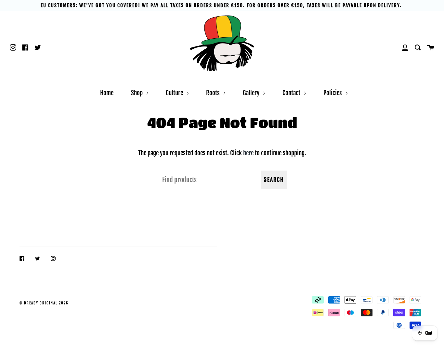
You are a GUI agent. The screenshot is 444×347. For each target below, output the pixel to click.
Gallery (252, 93)
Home (106, 93)
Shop (137, 93)
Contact (292, 93)
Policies (333, 93)
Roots (213, 93)
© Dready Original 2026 (44, 303)
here (248, 153)
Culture (175, 93)
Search (274, 179)
